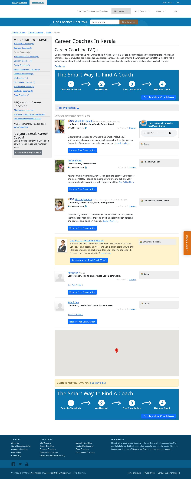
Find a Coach (18, 32)
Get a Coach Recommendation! (87, 240)
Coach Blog (16, 452)
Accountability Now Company (56, 472)
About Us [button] (160, 11)
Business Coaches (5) (23, 48)
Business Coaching (48, 449)
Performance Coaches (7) (24, 82)
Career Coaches (35, 32)
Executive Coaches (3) (23, 60)
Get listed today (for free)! (28, 152)
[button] (86, 128)
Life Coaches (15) (21, 78)
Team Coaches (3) (21, 95)
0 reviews (132, 128)
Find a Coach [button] (120, 11)
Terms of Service (134, 472)
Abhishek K (74, 272)
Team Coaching (82, 449)
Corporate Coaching (19, 449)
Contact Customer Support (169, 472)
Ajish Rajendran (83, 199)
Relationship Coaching (49, 452)
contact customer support (160, 449)
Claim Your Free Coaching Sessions (92, 11)
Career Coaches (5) (22, 52)
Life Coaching (45, 443)
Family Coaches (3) (22, 65)
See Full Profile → (121, 143)
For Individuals (38, 2)
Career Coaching (47, 446)
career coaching (21, 126)
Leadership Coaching (84, 446)
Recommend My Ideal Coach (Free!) (89, 260)
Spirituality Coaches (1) (23, 91)
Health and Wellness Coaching (52, 455)
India (48, 32)
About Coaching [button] (141, 11)
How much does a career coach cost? (29, 114)
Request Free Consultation (82, 150)
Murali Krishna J (84, 121)
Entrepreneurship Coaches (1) (26, 56)
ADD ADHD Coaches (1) (24, 43)
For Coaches (167, 2)
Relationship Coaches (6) (24, 86)
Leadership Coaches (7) (24, 73)
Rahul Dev (73, 302)
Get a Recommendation (21, 446)
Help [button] (175, 11)
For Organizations (19, 2)
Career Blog (16, 455)
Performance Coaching (85, 452)
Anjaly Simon (75, 160)
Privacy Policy (149, 472)
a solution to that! (98, 382)
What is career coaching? (24, 110)
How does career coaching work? (27, 118)
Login (178, 2)
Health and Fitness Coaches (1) (27, 69)
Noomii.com (36, 472)
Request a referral (139, 449)
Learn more (106, 253)
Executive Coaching (84, 443)
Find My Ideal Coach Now (158, 97)
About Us (15, 443)
